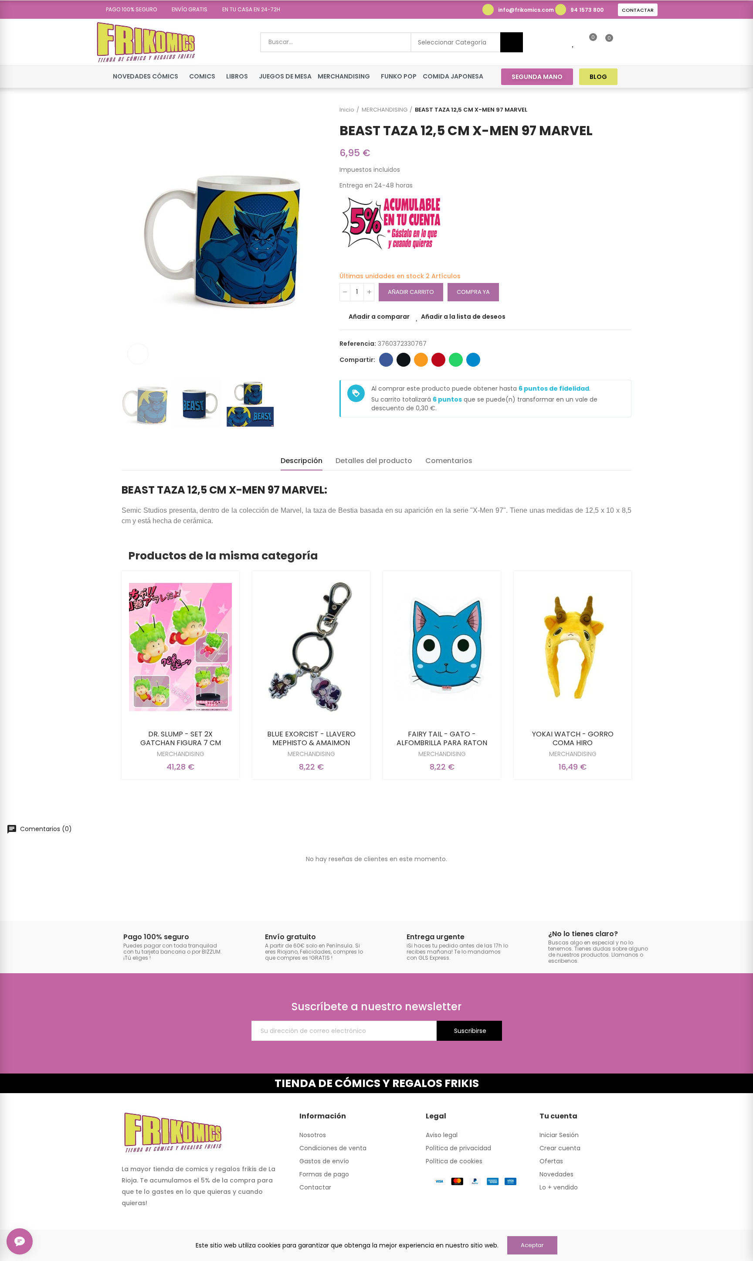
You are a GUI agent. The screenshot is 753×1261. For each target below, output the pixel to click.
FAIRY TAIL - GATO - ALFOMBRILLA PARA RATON (442, 738)
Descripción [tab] (301, 461)
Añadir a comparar (379, 316)
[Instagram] (652, 76)
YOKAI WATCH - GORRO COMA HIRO (573, 738)
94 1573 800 (587, 10)
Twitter (403, 360)
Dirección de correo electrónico (421, 360)
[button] (128, 9)
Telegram (473, 360)
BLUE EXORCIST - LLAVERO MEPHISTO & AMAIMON (311, 738)
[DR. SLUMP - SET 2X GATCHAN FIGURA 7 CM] (180, 647)
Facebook (386, 360)
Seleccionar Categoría (452, 42)
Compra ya (473, 292)
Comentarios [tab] (448, 461)
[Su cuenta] (624, 42)
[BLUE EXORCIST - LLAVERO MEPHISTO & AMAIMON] (311, 647)
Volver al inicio (614, 110)
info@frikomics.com (526, 10)
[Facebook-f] (635, 76)
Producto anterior (603, 110)
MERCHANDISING (180, 754)
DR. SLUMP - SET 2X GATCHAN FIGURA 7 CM (180, 738)
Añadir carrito (411, 292)
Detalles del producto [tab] (374, 461)
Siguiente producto (624, 110)
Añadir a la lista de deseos (463, 316)
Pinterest (438, 360)
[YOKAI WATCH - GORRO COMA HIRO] (572, 647)
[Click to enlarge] (138, 354)
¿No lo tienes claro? (583, 934)
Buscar (511, 42)
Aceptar (532, 1245)
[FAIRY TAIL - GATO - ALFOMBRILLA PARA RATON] (442, 647)
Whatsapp (456, 360)
